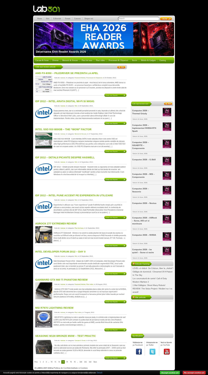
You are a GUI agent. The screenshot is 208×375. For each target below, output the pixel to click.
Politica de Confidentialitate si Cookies (71, 368)
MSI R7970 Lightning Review (54, 307)
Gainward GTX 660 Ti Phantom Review (61, 279)
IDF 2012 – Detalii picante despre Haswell (65, 157)
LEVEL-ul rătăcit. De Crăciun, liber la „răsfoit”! (153, 268)
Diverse (55, 60)
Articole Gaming (142, 264)
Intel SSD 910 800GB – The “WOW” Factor (63, 129)
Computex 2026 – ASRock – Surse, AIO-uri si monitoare (144, 221)
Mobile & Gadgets (148, 60)
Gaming (162, 60)
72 (59, 362)
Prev (36, 362)
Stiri (47, 19)
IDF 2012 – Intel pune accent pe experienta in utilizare (74, 195)
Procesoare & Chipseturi (118, 60)
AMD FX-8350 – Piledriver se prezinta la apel (66, 73)
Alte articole (140, 297)
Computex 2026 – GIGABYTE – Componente (140, 145)
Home (39, 19)
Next (170, 39)
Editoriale (57, 19)
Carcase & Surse (42, 60)
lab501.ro (48, 9)
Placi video (100, 60)
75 (71, 362)
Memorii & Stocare (70, 60)
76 (75, 362)
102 (90, 362)
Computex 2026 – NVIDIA (144, 235)
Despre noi (88, 19)
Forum (67, 19)
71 (55, 362)
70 (51, 362)
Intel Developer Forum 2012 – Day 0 (60, 251)
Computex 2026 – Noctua (144, 203)
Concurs (77, 19)
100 (81, 362)
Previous (38, 39)
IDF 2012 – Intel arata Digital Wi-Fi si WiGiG (64, 101)
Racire (134, 60)
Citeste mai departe (111, 95)
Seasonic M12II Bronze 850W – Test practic (65, 335)
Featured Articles (80, 78)
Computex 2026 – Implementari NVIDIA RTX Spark (144, 128)
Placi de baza (87, 60)
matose (62, 78)
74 (67, 362)
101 (85, 362)
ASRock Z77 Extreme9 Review (56, 223)
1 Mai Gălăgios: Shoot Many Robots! (149, 285)
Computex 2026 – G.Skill (144, 159)
